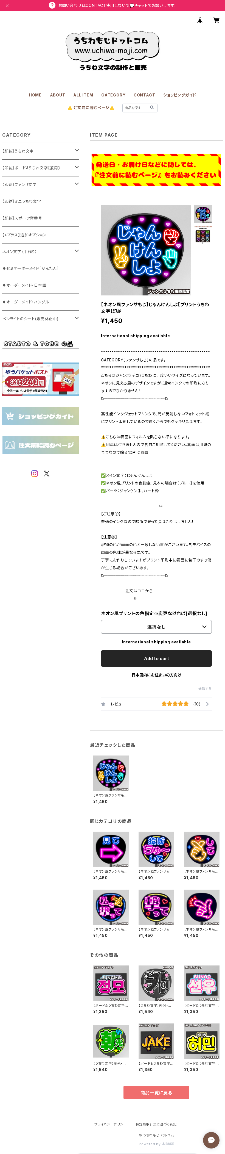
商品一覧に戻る (156, 1092)
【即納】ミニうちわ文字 (21, 201)
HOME (35, 95)
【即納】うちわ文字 (18, 151)
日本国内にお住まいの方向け (156, 675)
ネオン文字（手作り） (19, 251)
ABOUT (57, 95)
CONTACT (144, 95)
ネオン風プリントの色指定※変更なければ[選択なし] (154, 613)
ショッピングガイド (179, 95)
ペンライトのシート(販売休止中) (30, 318)
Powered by (150, 1144)
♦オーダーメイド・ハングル (25, 302)
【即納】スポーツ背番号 (22, 218)
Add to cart (156, 658)
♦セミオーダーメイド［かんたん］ (30, 268)
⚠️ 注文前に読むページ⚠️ (91, 107)
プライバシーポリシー (110, 1124)
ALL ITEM (83, 95)
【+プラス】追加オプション (24, 235)
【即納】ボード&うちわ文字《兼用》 (31, 167)
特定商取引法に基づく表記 (156, 1124)
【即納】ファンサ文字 (19, 184)
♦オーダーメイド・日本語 (24, 285)
